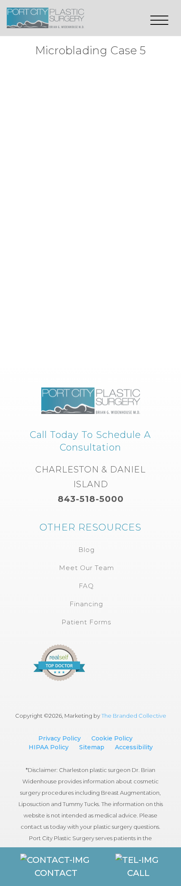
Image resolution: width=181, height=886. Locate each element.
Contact (56, 873)
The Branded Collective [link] (133, 715)
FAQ (86, 586)
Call (138, 873)
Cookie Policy (112, 738)
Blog (86, 550)
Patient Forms (86, 622)
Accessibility (134, 747)
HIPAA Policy (49, 747)
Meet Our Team (86, 568)
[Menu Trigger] (159, 20)
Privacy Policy (59, 738)
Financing (86, 604)
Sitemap (91, 747)
